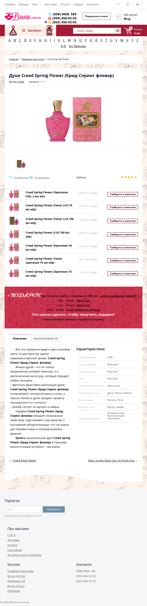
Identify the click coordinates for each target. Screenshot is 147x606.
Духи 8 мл (83, 305)
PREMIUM (13, 591)
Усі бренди (77, 46)
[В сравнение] (39, 177)
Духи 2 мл (83, 300)
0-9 (63, 46)
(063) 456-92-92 (64, 22)
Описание (19, 338)
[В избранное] (19, 177)
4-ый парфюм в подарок (83, 310)
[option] (21, 163)
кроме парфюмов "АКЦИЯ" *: (120, 296)
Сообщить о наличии (123, 194)
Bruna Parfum (16, 576)
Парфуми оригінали (20, 571)
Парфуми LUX (16, 581)
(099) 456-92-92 (64, 18)
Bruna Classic (16, 586)
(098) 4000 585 (65, 14)
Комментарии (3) (46, 338)
